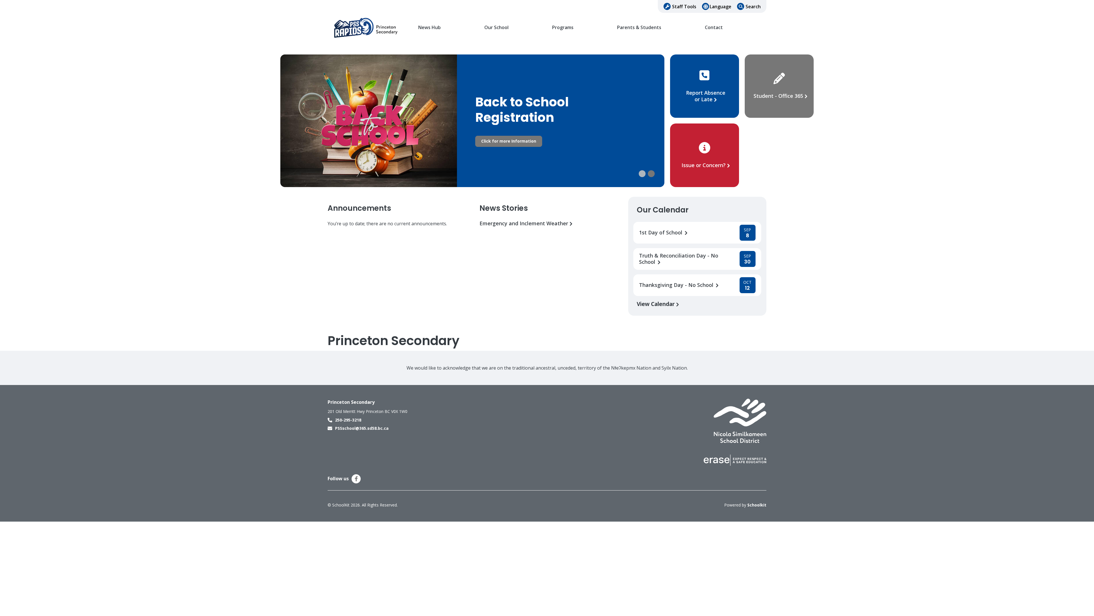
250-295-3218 (348, 420)
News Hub (429, 27)
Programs (562, 27)
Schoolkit (756, 505)
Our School (496, 27)
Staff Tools (684, 6)
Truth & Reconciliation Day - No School (678, 259)
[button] (642, 173)
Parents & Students (639, 27)
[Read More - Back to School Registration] (472, 120)
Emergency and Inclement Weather (524, 223)
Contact (714, 27)
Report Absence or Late (705, 96)
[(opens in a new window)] (740, 420)
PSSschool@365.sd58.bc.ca (362, 428)
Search (753, 6)
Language (720, 6)
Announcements (359, 208)
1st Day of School (661, 232)
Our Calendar (663, 210)
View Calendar (656, 304)
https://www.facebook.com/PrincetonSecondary (356, 478)
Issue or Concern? (703, 165)
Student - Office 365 (778, 95)
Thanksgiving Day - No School (677, 285)
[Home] (366, 27)
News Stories (503, 208)
